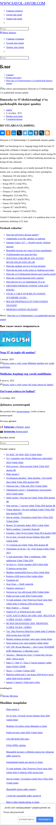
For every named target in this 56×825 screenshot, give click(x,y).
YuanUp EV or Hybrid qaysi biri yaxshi (23, 612)
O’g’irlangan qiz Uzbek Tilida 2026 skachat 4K (27, 545)
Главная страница (15, 39)
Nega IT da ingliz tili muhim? (18, 352)
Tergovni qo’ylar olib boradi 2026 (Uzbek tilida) (27, 592)
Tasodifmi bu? (12, 580)
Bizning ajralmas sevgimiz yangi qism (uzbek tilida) (29, 639)
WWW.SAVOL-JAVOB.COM (22, 3)
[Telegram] (24, 132)
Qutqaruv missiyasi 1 (15, 588)
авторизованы (23, 411)
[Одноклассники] (8, 132)
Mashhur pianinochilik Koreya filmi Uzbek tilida (27, 572)
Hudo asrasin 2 (12, 474)
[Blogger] (47, 132)
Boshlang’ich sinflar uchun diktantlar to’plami (26, 726)
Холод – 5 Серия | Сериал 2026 (20, 671)
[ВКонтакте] (2, 132)
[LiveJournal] (41, 132)
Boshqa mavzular (14, 116)
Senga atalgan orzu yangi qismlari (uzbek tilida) (27, 643)
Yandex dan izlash (15, 47)
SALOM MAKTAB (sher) (17, 739)
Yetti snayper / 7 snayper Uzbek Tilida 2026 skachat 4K (30, 506)
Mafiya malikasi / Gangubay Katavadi (23, 529)
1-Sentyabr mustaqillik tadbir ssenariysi (23, 796)
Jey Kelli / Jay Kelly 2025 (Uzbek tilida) (24, 454)
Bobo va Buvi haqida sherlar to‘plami (22, 802)
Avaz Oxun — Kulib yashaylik (19, 584)
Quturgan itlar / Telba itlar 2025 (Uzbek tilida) (26, 486)
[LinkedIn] (30, 132)
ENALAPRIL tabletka (16, 745)
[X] (19, 132)
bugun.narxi (16, 431)
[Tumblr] (36, 132)
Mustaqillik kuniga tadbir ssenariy (21, 789)
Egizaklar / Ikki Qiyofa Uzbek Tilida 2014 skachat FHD (31, 533)
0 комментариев (14, 119)
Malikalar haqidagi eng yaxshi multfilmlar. (26, 373)
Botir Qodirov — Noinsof (17, 608)
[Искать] (30, 58)
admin (9, 110)
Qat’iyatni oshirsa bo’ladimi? (17, 391)
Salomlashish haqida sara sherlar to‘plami (24, 762)
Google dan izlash (15, 43)
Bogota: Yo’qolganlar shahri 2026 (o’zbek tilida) (27, 525)
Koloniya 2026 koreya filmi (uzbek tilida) (24, 576)
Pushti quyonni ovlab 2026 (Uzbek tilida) (24, 596)
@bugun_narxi (17, 427)
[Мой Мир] (13, 132)
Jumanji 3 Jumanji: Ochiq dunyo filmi (23, 682)
